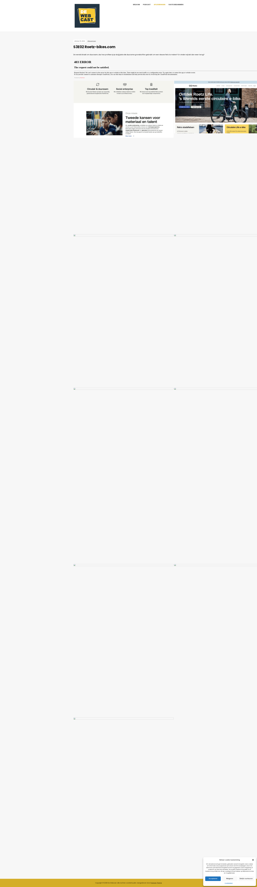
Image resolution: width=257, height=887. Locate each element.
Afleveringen (159, 5)
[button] (253, 860)
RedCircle (82, 77)
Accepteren (213, 878)
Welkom (136, 5)
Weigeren (229, 878)
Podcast (147, 5)
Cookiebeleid (229, 883)
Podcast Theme (156, 883)
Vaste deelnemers (176, 5)
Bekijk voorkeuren (246, 878)
